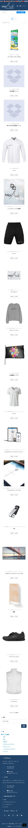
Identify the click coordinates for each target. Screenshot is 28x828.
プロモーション (18, 251)
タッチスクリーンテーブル (14, 490)
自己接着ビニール (14, 91)
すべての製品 (16, 54)
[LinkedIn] (17, 815)
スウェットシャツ (14, 330)
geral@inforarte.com (12, 773)
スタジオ (6, 806)
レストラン (20, 206)
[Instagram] (13, 815)
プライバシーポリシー (19, 823)
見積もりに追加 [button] (14, 61)
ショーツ (14, 253)
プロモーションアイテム (20, 526)
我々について (5, 823)
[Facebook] (9, 815)
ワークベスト (14, 701)
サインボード (14, 292)
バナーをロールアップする (14, 56)
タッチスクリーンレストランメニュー (14, 451)
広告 (5, 799)
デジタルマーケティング (9, 802)
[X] (5, 815)
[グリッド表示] (12, 18)
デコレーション (14, 206)
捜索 (24, 726)
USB (14, 528)
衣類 (16, 168)
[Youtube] (21, 815)
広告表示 (11, 54)
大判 (16, 89)
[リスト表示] (15, 18)
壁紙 (14, 611)
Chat (24, 825)
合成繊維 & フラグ (14, 375)
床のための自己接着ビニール (14, 125)
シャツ (14, 170)
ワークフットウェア (14, 656)
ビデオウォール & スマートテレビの (14, 573)
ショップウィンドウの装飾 (14, 208)
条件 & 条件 (11, 823)
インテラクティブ (8, 804)
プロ (18, 168)
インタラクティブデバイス (14, 449)
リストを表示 (21, 12)
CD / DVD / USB (12, 526)
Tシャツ (14, 413)
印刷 (18, 89)
